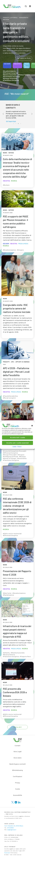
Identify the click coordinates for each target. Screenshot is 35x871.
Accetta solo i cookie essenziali (17, 443)
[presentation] (1, 85)
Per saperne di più (24, 51)
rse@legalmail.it (11, 829)
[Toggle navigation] (30, 6)
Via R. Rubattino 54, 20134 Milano (13, 826)
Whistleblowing (17, 770)
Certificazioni (17, 776)
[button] (32, 425)
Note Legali (17, 751)
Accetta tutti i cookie (17, 437)
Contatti (17, 745)
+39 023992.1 (10, 828)
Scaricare (7, 852)
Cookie (14, 446)
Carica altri (17, 727)
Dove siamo (17, 758)
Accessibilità (17, 795)
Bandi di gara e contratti (17, 764)
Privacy (19, 446)
